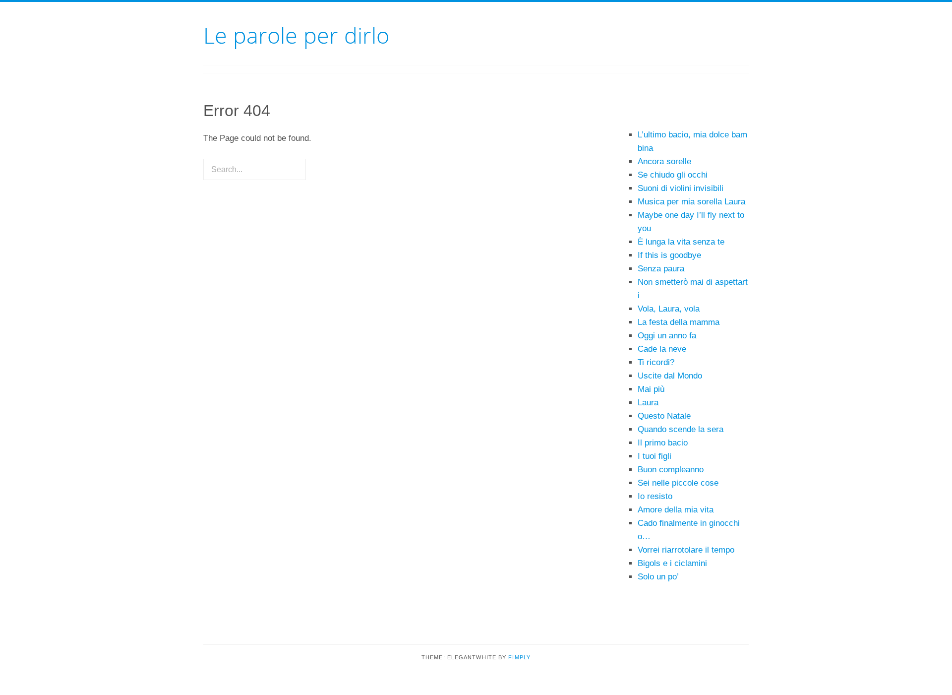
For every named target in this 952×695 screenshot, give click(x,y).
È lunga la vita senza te (681, 242)
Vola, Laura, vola (669, 309)
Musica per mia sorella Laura (691, 201)
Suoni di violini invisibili (680, 188)
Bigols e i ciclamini (672, 563)
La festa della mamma (678, 322)
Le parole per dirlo (296, 35)
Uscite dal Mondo (670, 375)
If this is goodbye (669, 255)
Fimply (519, 657)
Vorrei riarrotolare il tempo (686, 550)
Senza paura (661, 268)
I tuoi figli (654, 456)
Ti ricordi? (656, 362)
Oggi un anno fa (667, 335)
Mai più (651, 389)
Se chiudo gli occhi (673, 175)
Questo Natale (664, 416)
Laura (648, 402)
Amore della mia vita (676, 509)
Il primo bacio (663, 442)
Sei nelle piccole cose (678, 483)
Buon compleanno (671, 469)
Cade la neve (662, 349)
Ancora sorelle (664, 161)
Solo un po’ (658, 576)
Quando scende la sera (680, 429)
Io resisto (655, 496)
